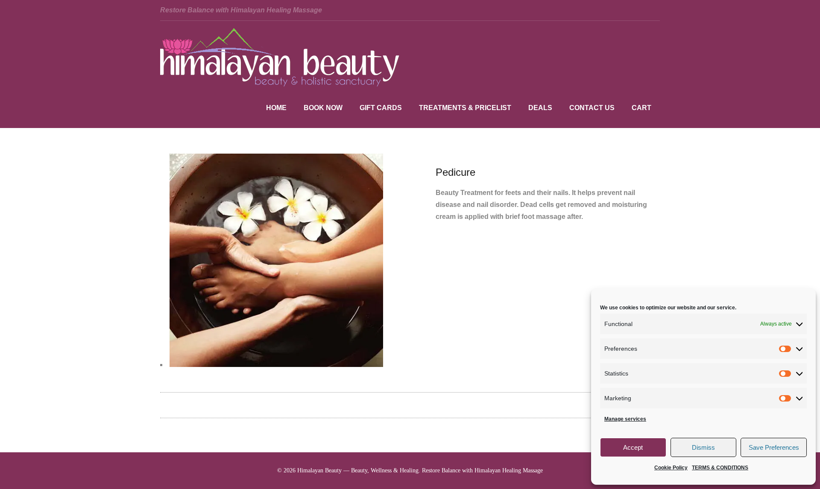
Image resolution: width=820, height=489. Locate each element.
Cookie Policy (671, 468)
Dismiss (703, 447)
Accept (633, 447)
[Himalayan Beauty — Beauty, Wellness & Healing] (279, 84)
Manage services (625, 419)
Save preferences (774, 447)
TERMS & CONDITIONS (720, 468)
